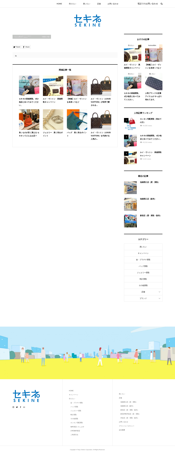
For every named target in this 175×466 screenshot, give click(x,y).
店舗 (99, 4)
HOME (59, 4)
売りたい (72, 4)
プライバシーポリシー (126, 426)
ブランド (143, 298)
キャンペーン (143, 253)
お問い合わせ (113, 4)
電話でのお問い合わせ (147, 4)
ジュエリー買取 (143, 273)
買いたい (86, 4)
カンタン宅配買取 (76, 423)
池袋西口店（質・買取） (128, 402)
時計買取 (143, 279)
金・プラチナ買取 (143, 260)
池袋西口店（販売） (127, 406)
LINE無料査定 (75, 431)
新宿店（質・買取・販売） (129, 410)
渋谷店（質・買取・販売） (129, 418)
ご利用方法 (74, 435)
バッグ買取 (143, 266)
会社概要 (122, 430)
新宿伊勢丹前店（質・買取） (130, 414)
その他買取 (143, 285)
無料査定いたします (77, 427)
